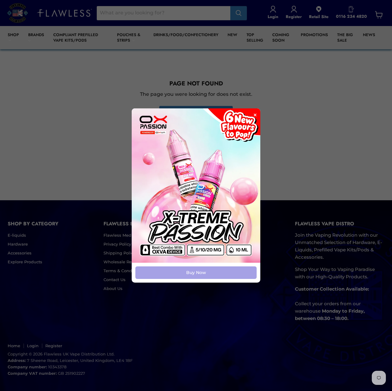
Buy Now (196, 272)
